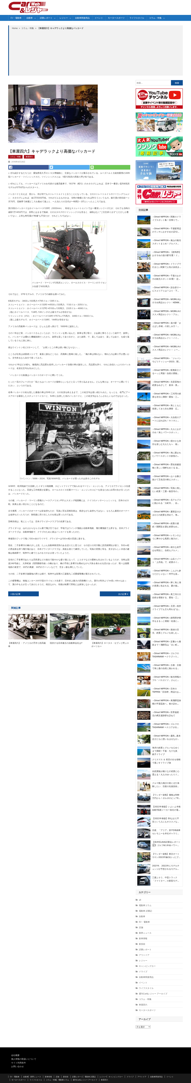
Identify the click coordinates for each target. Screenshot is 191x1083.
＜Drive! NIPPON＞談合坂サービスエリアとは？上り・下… (166, 289)
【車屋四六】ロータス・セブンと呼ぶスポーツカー (110, 644)
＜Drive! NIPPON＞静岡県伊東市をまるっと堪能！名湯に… (166, 619)
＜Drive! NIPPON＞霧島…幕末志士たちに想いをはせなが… (166, 737)
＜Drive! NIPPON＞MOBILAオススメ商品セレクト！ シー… (166, 348)
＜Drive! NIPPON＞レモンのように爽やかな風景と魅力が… (166, 537)
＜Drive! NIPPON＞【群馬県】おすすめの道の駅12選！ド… (166, 254)
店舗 (141, 927)
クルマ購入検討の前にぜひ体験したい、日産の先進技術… (165, 785)
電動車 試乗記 (145, 911)
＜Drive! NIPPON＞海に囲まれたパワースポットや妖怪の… (166, 454)
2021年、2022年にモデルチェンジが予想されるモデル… (165, 867)
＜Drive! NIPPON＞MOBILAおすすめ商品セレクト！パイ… (166, 336)
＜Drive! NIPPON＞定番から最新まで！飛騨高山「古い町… (166, 643)
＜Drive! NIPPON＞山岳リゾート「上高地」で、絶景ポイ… (166, 560)
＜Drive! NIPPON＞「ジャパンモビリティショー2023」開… (166, 360)
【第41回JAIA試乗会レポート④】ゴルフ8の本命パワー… (166, 843)
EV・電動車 (16, 18)
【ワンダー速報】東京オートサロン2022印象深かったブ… (166, 855)
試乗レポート (46, 18)
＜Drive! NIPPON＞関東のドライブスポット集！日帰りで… (166, 218)
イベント (99, 18)
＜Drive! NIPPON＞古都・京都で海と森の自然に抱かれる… (166, 667)
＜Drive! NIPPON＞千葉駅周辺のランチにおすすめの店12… (166, 230)
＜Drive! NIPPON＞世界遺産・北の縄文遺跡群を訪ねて (166, 714)
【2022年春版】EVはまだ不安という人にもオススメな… (165, 820)
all (140, 899)
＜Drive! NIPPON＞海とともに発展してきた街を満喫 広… (166, 407)
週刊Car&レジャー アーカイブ (153, 993)
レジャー (64, 18)
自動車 (29, 18)
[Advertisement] (96, 52)
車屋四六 (29, 157)
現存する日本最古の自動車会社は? (66, 643)
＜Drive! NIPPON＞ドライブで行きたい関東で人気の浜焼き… (166, 265)
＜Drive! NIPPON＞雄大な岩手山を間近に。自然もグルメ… (166, 549)
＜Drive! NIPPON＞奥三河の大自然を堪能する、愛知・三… (166, 596)
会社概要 (15, 1055)
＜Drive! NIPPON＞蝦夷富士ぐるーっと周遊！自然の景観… (166, 372)
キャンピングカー (147, 966)
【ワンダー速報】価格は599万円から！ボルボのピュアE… (166, 796)
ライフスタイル (137, 18)
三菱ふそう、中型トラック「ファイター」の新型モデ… (165, 879)
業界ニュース (145, 933)
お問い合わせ (17, 1066)
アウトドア (144, 955)
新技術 (142, 944)
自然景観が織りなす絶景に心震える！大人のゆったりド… (165, 773)
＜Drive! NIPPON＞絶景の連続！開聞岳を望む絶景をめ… (165, 525)
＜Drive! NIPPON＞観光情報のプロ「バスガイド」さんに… (166, 678)
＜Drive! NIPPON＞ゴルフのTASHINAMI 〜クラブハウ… (165, 655)
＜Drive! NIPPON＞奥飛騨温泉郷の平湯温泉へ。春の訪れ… (166, 702)
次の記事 (122, 594)
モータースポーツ (116, 18)
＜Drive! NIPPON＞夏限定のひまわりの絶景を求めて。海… (166, 513)
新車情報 (143, 938)
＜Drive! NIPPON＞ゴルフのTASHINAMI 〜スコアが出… (165, 725)
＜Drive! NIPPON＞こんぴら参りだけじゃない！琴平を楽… (166, 572)
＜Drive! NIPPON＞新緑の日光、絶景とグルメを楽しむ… (165, 631)
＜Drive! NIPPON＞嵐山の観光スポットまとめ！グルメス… (166, 242)
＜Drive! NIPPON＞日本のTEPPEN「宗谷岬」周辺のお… (166, 690)
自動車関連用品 (82, 18)
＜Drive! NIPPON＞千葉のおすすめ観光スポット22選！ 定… (166, 277)
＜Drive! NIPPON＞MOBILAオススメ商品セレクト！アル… (166, 313)
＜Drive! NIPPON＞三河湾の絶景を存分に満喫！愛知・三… (166, 395)
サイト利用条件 (18, 1062)
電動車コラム (145, 905)
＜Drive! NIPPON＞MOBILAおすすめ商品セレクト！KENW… (166, 301)
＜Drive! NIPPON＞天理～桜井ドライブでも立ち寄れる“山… (166, 607)
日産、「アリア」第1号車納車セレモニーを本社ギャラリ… (166, 832)
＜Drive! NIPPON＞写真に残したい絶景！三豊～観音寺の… (166, 490)
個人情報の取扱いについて (23, 1059)
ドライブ (143, 971)
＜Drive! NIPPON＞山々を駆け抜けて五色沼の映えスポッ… (166, 478)
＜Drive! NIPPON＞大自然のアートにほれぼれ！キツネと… (166, 419)
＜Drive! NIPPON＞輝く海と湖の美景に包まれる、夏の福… (166, 584)
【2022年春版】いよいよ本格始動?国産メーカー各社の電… (166, 808)
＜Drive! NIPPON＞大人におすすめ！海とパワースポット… (166, 431)
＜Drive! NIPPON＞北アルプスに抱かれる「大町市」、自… (166, 501)
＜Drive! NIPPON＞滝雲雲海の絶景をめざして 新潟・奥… (166, 383)
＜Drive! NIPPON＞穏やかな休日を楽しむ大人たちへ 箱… (166, 442)
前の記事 (16, 594)
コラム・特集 (155, 18)
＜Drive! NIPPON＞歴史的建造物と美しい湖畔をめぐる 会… (166, 466)
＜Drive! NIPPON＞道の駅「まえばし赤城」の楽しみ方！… (166, 324)
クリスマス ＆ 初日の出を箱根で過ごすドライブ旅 (166, 761)
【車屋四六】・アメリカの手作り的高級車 (27, 644)
